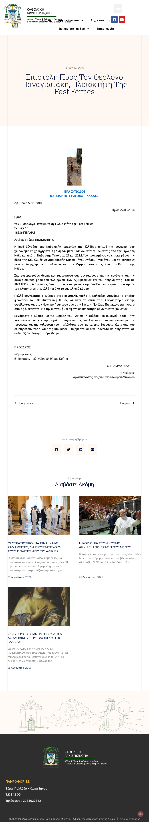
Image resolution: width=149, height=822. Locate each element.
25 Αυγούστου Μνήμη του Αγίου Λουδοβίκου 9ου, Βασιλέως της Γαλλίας (35, 638)
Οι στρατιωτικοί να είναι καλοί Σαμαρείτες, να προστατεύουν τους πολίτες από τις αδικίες (34, 547)
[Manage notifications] (140, 814)
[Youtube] (122, 19)
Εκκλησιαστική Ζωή (72, 28)
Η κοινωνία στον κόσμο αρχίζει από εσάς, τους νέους (105, 545)
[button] (118, 8)
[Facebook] (114, 19)
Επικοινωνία (105, 28)
